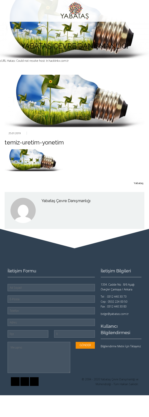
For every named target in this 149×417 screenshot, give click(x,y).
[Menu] (141, 10)
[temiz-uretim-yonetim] (74, 101)
